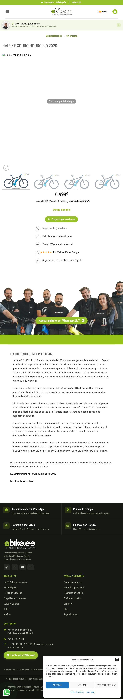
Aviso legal (90, 692)
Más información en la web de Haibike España (33, 473)
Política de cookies (77, 692)
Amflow (7, 614)
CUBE (6, 609)
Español (104, 12)
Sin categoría (71, 36)
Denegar (82, 685)
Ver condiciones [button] (119, 25)
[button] (117, 659)
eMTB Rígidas (10, 587)
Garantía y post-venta (74, 587)
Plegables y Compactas (15, 598)
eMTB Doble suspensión (15, 582)
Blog (66, 609)
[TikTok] (30, 567)
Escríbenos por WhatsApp (22, 655)
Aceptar (57, 685)
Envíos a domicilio (72, 598)
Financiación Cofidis (73, 593)
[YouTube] (23, 567)
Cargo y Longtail (12, 603)
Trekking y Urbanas (13, 593)
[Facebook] (15, 567)
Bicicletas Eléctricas (54, 36)
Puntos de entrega (73, 582)
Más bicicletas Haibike (21, 481)
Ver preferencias (107, 685)
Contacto (68, 603)
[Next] (116, 183)
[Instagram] (7, 567)
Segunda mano (71, 614)
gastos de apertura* (79, 201)
